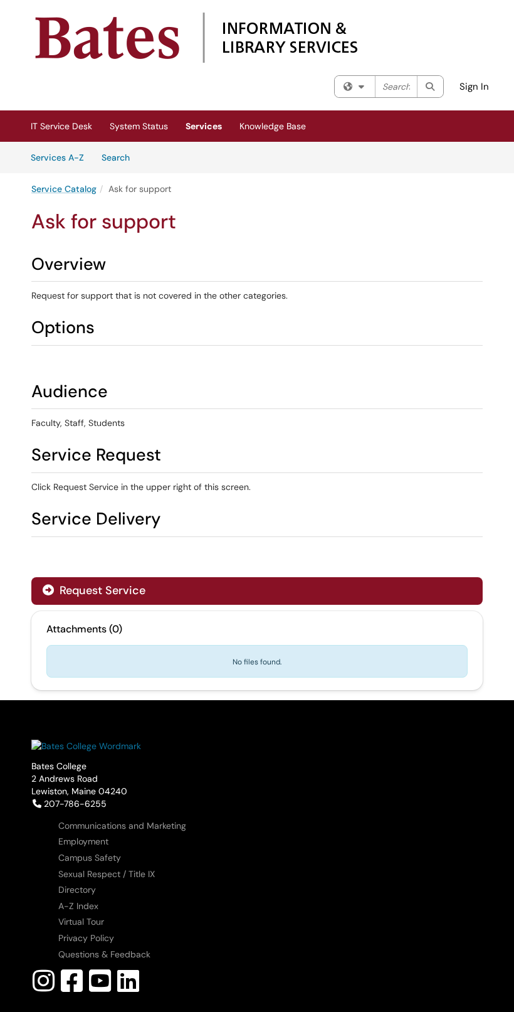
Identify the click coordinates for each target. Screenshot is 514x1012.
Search (120, 157)
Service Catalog (64, 188)
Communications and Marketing (122, 825)
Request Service (100, 590)
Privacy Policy (86, 938)
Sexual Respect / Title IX (106, 874)
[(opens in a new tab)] (196, 38)
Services (204, 126)
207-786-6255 (75, 803)
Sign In (474, 86)
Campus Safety (89, 857)
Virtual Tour (81, 921)
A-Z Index (78, 906)
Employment (83, 841)
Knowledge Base (272, 126)
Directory (77, 889)
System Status (139, 126)
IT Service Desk (61, 126)
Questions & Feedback (104, 954)
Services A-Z (57, 157)
